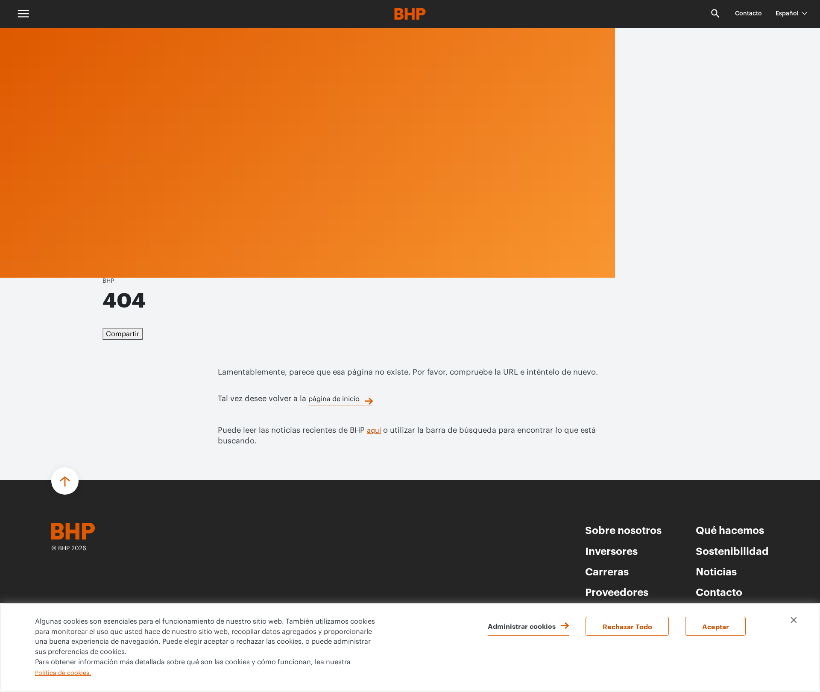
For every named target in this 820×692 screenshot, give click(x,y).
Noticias (716, 571)
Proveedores (616, 591)
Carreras (607, 571)
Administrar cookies (522, 625)
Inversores (611, 550)
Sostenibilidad (732, 550)
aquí (374, 430)
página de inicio (334, 399)
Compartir (122, 334)
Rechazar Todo (627, 626)
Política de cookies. (63, 673)
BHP (108, 281)
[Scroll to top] (65, 481)
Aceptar (715, 626)
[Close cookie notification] (794, 620)
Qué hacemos (730, 530)
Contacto (748, 14)
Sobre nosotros (623, 530)
